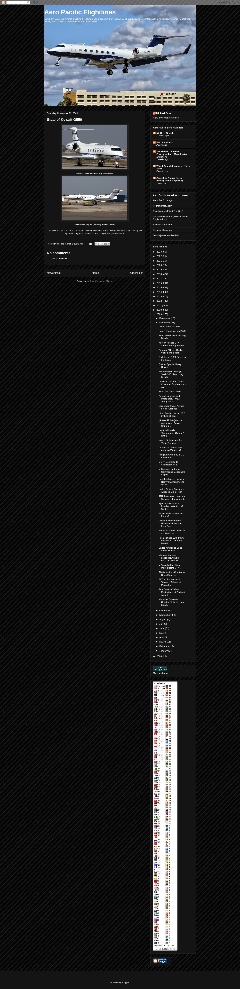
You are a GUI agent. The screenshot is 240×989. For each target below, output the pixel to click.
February (164, 646)
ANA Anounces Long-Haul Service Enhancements (172, 497)
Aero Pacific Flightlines (80, 12)
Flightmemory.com (162, 205)
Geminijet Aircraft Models (166, 235)
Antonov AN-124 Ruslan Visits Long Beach (171, 351)
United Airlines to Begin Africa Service (171, 549)
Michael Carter (164, 113)
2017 (159, 278)
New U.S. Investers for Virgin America (170, 441)
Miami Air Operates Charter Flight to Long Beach (171, 602)
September (165, 615)
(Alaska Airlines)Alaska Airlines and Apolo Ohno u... (170, 423)
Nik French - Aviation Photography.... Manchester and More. (171, 154)
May (161, 633)
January (163, 650)
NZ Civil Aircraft (165, 133)
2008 (159, 656)
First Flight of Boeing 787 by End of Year (172, 414)
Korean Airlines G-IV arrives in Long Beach (171, 344)
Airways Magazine (162, 224)
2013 (159, 296)
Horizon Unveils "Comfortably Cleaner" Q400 (171, 433)
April (162, 637)
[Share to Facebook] (105, 243)
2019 (159, 269)
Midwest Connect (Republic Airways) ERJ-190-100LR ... (169, 558)
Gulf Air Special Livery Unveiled (170, 365)
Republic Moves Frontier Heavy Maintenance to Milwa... (171, 482)
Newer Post (53, 273)
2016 (159, 283)
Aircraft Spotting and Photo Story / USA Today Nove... (169, 399)
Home (95, 273)
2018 (159, 274)
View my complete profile (166, 117)
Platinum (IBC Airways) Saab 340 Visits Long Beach (171, 374)
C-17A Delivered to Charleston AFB (168, 463)
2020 (159, 265)
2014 (159, 292)
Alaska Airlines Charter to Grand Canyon (172, 573)
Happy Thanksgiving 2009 (172, 331)
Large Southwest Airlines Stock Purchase (171, 407)
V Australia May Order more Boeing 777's (170, 566)
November (165, 322)
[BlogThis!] (99, 243)
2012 (159, 300)
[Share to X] (102, 243)
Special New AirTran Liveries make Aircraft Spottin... (171, 506)
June (162, 628)
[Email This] (96, 243)
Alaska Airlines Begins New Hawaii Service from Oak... (170, 523)
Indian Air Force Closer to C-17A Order (172, 532)
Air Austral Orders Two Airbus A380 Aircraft (170, 449)
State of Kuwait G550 (170, 391)
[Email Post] (90, 244)
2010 (159, 309)
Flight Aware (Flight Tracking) (168, 211)
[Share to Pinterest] (108, 243)
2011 (159, 305)
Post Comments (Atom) (101, 281)
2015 (159, 287)
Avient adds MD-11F (169, 326)
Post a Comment (59, 258)
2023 (159, 251)
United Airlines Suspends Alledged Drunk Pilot (171, 490)
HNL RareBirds (164, 142)
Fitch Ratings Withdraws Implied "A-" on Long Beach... (171, 540)
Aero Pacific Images (163, 200)
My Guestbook (160, 673)
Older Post (136, 273)
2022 (159, 256)
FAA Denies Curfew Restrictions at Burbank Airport (172, 592)
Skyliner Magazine (162, 230)
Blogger (125, 982)
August (163, 619)
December (165, 318)
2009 (159, 314)
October (163, 610)
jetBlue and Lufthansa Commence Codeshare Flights (172, 472)
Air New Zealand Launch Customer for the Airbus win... (172, 384)
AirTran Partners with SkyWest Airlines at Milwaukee (170, 582)
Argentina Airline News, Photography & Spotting (170, 179)
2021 (159, 260)
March (163, 641)
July (161, 624)
